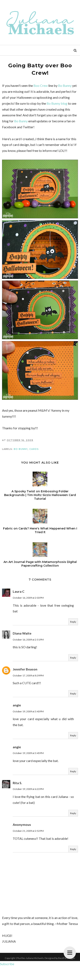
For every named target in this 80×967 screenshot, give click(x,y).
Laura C (18, 591)
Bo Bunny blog (57, 103)
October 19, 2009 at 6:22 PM (28, 789)
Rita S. (17, 783)
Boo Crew (40, 85)
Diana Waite (22, 633)
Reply (73, 621)
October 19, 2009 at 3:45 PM (28, 753)
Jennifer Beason (25, 669)
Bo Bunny (65, 85)
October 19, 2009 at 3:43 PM (28, 711)
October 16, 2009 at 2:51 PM (28, 639)
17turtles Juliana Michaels (30, 958)
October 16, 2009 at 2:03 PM (28, 597)
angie (17, 705)
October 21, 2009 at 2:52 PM (28, 830)
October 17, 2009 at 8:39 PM (28, 675)
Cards (34, 449)
